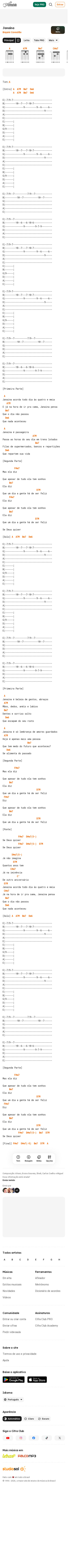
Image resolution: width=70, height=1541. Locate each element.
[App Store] (37, 1379)
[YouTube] (8, 1438)
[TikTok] (47, 1438)
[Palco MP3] (27, 1456)
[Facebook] (34, 1438)
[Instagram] (21, 1438)
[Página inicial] (10, 4)
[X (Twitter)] (60, 1438)
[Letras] (9, 1456)
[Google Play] (14, 1379)
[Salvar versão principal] (18, 40)
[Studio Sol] (14, 1468)
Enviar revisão (9, 1180)
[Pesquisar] (50, 4)
